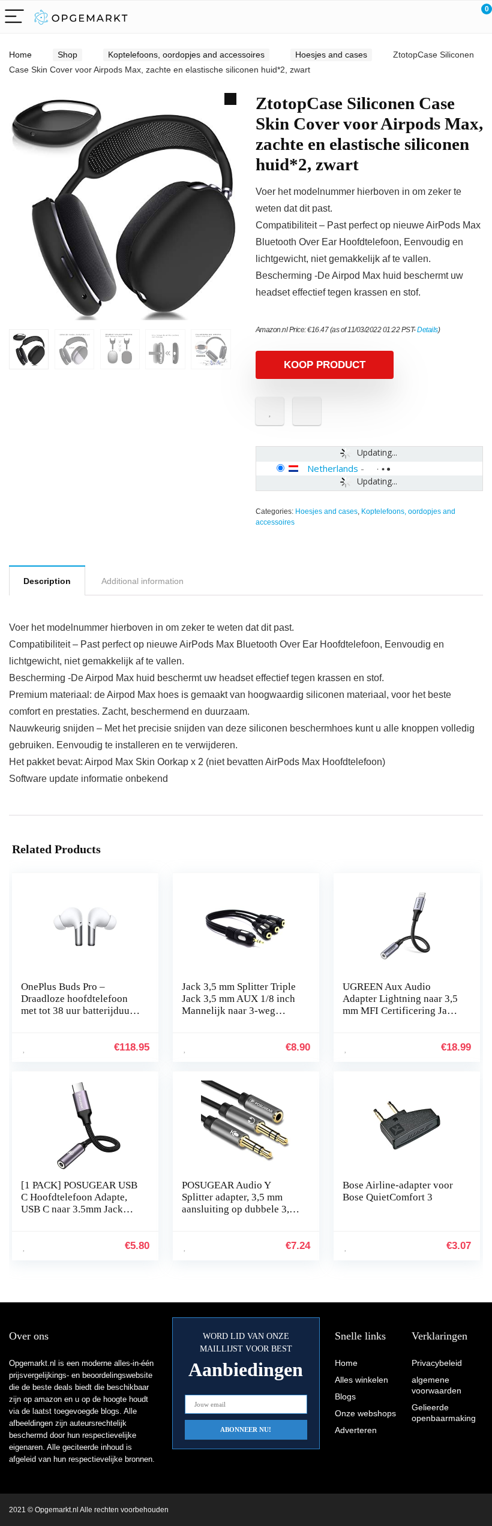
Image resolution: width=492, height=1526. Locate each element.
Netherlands (332, 468)
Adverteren (356, 1430)
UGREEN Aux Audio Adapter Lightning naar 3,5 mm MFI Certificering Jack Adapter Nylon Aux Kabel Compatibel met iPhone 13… (400, 1016)
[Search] (429, 17)
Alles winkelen (361, 1379)
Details (427, 330)
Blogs (345, 1396)
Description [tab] (47, 581)
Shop (67, 54)
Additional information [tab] (142, 581)
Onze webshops (365, 1413)
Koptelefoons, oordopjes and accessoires (186, 54)
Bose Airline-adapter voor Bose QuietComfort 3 (398, 1191)
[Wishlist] (454, 17)
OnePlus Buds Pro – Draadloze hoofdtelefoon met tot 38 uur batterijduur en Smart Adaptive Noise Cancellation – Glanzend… (78, 1010)
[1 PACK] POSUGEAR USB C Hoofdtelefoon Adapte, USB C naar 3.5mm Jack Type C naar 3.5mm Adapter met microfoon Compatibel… (80, 1215)
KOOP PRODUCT (324, 365)
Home (20, 54)
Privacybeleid (437, 1363)
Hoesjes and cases (331, 54)
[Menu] (14, 17)
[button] (230, 99)
